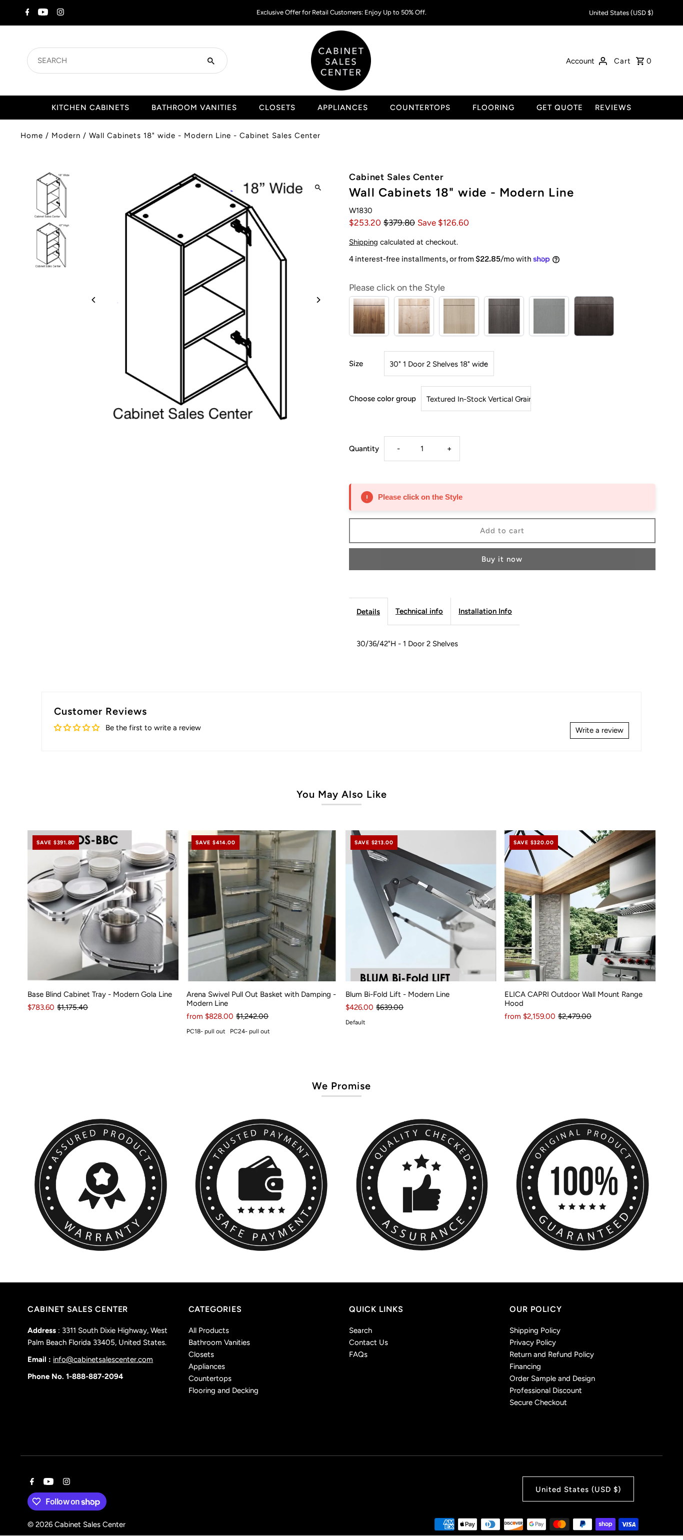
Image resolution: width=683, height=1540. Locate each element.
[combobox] (115, 60)
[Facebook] (26, 13)
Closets (201, 1354)
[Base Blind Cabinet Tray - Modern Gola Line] (103, 905)
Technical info (419, 611)
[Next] (317, 300)
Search (360, 1330)
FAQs (358, 1354)
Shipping (363, 242)
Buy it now (502, 559)
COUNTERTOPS (420, 107)
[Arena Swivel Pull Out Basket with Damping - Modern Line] (262, 905)
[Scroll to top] (661, 1513)
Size (356, 363)
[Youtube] (42, 13)
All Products (208, 1330)
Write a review (600, 730)
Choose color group (382, 398)
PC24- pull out (250, 1031)
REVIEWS (613, 107)
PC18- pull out (206, 1031)
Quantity (364, 448)
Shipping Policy (535, 1330)
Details (368, 611)
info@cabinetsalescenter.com (103, 1359)
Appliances (206, 1366)
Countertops (210, 1378)
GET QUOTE (559, 107)
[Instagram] (59, 13)
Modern (66, 135)
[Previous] (93, 300)
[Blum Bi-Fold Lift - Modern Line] (421, 905)
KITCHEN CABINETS (91, 107)
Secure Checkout (538, 1402)
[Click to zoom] (317, 188)
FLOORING (493, 107)
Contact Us (368, 1342)
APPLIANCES (343, 107)
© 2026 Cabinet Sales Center (77, 1524)
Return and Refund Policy (552, 1354)
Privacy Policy (533, 1342)
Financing (525, 1366)
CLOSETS (277, 107)
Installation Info (485, 611)
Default (356, 1022)
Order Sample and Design (552, 1378)
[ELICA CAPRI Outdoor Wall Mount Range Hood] (580, 905)
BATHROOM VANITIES (194, 107)
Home (31, 135)
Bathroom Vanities (219, 1342)
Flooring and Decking (223, 1390)
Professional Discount (546, 1390)
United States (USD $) (621, 13)
